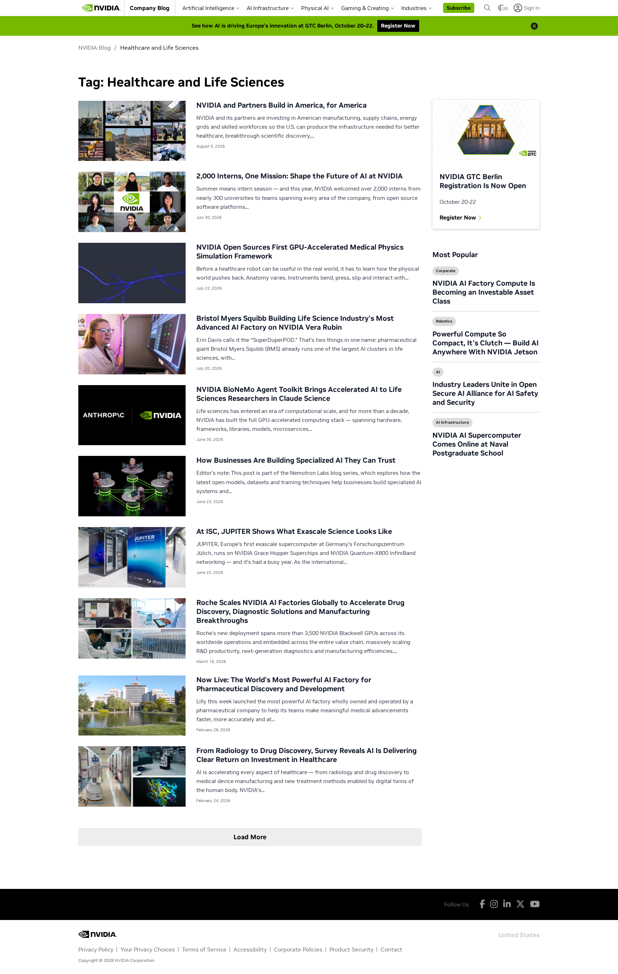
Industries (414, 8)
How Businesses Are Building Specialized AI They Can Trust (296, 460)
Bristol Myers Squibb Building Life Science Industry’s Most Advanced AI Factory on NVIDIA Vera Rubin (295, 323)
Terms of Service (204, 949)
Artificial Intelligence (208, 8)
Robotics (444, 321)
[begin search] (487, 8)
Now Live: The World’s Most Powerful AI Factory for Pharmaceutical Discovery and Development (283, 684)
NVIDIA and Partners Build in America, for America (281, 105)
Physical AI (315, 8)
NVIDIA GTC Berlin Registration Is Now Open (483, 181)
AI (438, 371)
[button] (458, 8)
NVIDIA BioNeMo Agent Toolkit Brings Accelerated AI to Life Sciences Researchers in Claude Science (299, 394)
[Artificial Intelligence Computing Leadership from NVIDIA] (101, 8)
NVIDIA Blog (94, 47)
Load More (250, 837)
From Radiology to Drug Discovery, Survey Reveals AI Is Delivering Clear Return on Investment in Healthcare (306, 755)
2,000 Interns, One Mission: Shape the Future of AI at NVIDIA (299, 176)
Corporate (445, 270)
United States (519, 934)
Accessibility (250, 949)
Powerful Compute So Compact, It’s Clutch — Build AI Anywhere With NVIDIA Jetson (485, 342)
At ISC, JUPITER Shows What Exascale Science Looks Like (294, 531)
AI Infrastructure (268, 8)
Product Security (351, 949)
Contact (391, 949)
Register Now (458, 217)
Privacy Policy (95, 949)
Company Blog (150, 7)
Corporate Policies (298, 949)
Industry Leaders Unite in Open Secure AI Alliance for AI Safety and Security (485, 393)
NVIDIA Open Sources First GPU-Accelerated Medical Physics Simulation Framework (299, 251)
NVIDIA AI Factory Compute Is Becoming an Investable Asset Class (483, 292)
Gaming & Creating (365, 8)
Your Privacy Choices (148, 949)
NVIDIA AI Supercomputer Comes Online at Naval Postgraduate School (476, 444)
